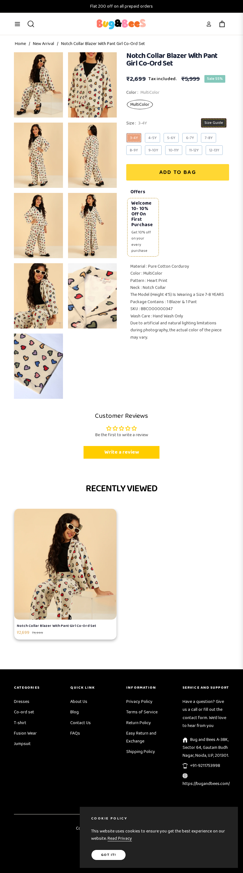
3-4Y (134, 138)
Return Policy (138, 722)
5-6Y (171, 138)
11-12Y (194, 150)
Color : (142, 92)
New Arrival (43, 44)
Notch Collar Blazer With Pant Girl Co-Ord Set (56, 626)
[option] (38, 85)
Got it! (108, 855)
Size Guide (213, 122)
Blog (74, 712)
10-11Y (174, 150)
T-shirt (20, 722)
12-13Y (214, 150)
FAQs (75, 733)
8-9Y (134, 150)
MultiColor (139, 104)
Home (20, 44)
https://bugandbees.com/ (206, 783)
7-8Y (209, 138)
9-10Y (153, 150)
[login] (208, 24)
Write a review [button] (121, 452)
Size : (136, 123)
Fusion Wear (25, 733)
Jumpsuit (22, 743)
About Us (78, 701)
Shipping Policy (140, 751)
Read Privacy (120, 838)
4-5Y (152, 138)
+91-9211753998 (205, 765)
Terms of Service (142, 712)
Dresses (21, 701)
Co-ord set (24, 712)
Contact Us (80, 722)
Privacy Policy (139, 701)
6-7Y (190, 138)
